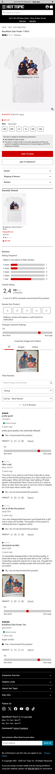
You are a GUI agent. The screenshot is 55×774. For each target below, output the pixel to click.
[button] (3, 6)
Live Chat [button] (28, 717)
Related (7, 182)
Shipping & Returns (12, 176)
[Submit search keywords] (4, 12)
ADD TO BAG (27, 154)
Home (4, 27)
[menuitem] (51, 6)
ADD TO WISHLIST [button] (27, 162)
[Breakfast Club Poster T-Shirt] (14, 209)
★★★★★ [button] (5, 238)
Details (7, 171)
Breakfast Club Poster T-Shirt (13, 228)
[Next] (52, 2)
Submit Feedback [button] (20, 728)
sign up (47, 743)
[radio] (4, 129)
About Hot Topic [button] (10, 688)
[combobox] (27, 12)
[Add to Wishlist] (24, 195)
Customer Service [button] (11, 675)
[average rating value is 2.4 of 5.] (8, 35)
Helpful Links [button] (8, 682)
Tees (10, 27)
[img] (4, 709)
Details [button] (21, 114)
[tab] (27, 74)
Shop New (32, 21)
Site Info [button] (6, 695)
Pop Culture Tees (19, 27)
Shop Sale (22, 21)
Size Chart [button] (12, 124)
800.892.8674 (33, 768)
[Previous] (2, 2)
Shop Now (36, 2)
